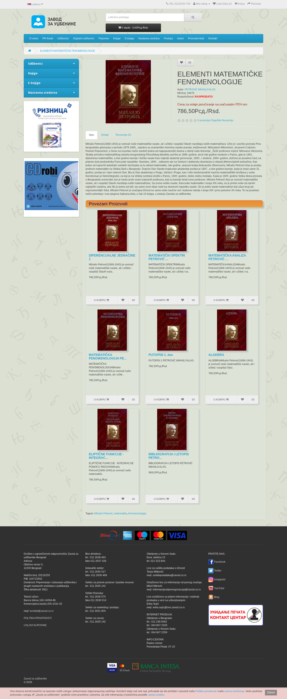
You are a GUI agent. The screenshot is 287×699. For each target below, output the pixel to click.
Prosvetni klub (196, 38)
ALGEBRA (216, 355)
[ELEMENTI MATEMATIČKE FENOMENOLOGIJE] (128, 91)
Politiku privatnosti (205, 691)
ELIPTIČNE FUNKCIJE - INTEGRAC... (106, 455)
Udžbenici (63, 38)
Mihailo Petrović (103, 513)
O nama (33, 38)
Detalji (105, 134)
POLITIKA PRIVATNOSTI (37, 618)
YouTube (219, 588)
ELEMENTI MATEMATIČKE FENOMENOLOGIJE (67, 50)
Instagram (219, 579)
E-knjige (129, 38)
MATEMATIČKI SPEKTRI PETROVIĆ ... (167, 257)
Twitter (217, 570)
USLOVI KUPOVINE (35, 625)
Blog (216, 597)
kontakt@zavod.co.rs (42, 610)
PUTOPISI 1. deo (161, 355)
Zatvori (271, 692)
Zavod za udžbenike (35, 678)
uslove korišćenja (234, 691)
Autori (180, 38)
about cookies (157, 694)
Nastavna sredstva (149, 38)
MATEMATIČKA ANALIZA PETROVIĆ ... (227, 257)
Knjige (117, 38)
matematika (120, 513)
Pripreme (104, 38)
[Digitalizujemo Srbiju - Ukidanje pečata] (235, 614)
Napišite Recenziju (222, 120)
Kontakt (212, 38)
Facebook (219, 561)
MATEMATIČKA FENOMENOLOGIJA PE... (107, 356)
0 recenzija (203, 120)
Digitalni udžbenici (83, 38)
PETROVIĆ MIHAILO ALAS (200, 89)
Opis (91, 134)
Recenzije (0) (123, 134)
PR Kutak (47, 38)
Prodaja (168, 38)
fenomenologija (137, 513)
